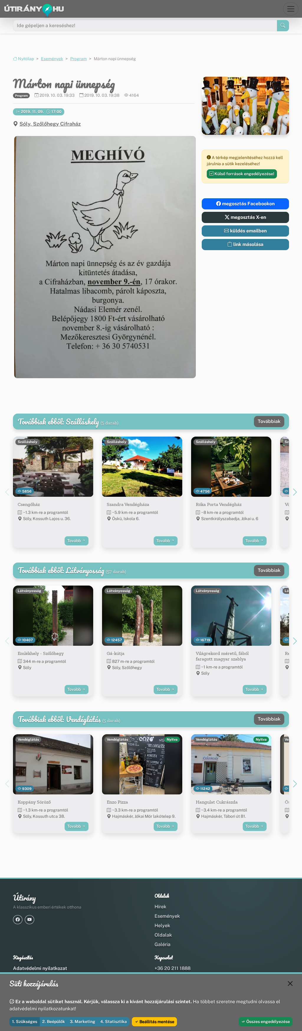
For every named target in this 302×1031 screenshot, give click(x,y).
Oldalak (163, 935)
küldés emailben (248, 231)
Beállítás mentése (156, 1021)
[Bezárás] (290, 983)
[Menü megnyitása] (290, 8)
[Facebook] (17, 919)
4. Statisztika (113, 1021)
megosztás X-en (247, 217)
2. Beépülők (53, 1021)
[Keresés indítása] (283, 25)
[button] (104, 257)
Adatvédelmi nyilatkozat (40, 968)
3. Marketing (82, 1021)
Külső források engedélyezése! (244, 173)
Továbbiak (269, 421)
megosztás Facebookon (248, 203)
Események (52, 58)
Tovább (74, 540)
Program (78, 58)
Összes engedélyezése (267, 1021)
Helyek (162, 925)
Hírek (160, 906)
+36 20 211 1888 (173, 968)
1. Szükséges (24, 1021)
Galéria (162, 944)
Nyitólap (25, 58)
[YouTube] (29, 919)
